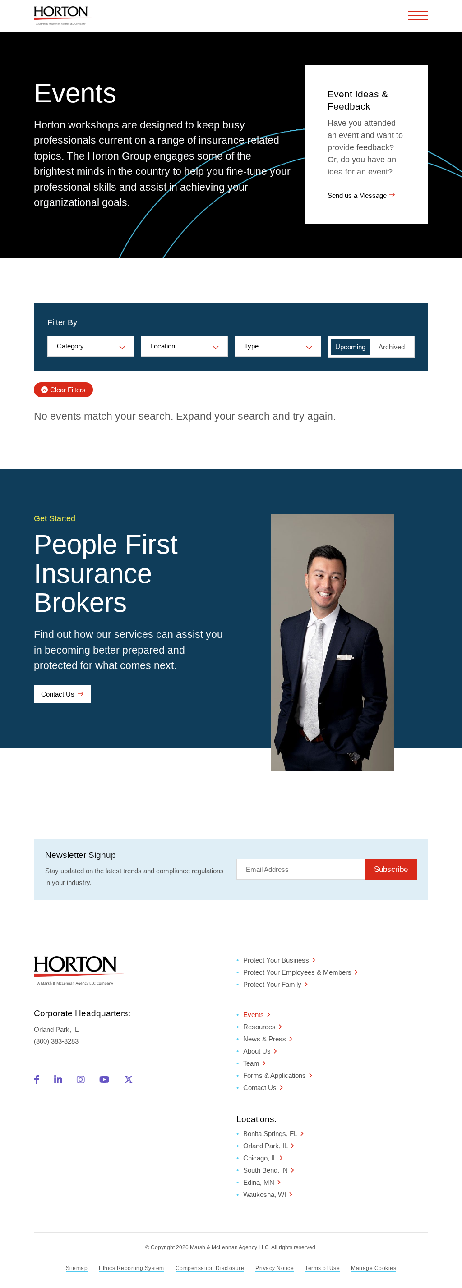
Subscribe (391, 869)
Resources (259, 1027)
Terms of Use (322, 1268)
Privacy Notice (274, 1268)
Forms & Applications (274, 1075)
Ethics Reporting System (131, 1268)
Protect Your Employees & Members (297, 972)
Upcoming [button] (350, 347)
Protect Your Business (276, 960)
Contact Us (57, 694)
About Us (257, 1051)
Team (251, 1063)
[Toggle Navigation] (418, 16)
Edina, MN (258, 1182)
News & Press (264, 1039)
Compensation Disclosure (210, 1268)
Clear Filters (68, 390)
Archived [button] (392, 347)
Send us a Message (357, 195)
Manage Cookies (373, 1268)
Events (253, 1014)
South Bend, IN (265, 1170)
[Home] (63, 15)
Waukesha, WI (264, 1194)
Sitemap (77, 1268)
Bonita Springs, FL (270, 1133)
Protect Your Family (272, 984)
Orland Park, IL (265, 1146)
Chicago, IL (260, 1158)
